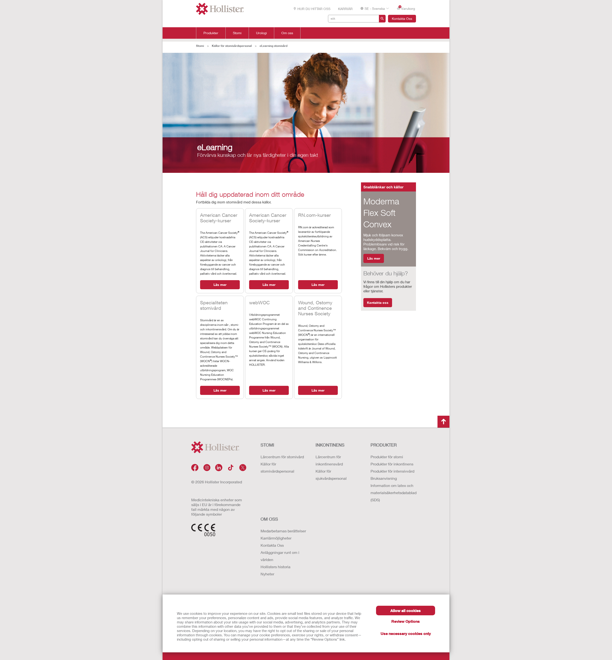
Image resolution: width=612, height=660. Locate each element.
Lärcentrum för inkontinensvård (329, 460)
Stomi (237, 33)
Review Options (405, 621)
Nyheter (267, 574)
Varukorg (407, 8)
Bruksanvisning (384, 478)
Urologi (261, 33)
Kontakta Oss (402, 18)
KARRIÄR (345, 9)
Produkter (210, 33)
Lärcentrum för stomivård (282, 456)
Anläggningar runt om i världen (280, 556)
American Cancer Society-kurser (218, 217)
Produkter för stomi (387, 456)
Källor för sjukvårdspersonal (331, 474)
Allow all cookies (405, 610)
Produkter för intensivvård (392, 471)
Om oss (287, 33)
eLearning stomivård (273, 46)
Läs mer (219, 285)
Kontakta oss (377, 302)
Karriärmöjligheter (276, 538)
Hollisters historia (275, 566)
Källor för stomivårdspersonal (232, 46)
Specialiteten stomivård (214, 305)
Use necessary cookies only (406, 633)
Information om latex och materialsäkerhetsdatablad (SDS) (393, 492)
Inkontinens (330, 444)
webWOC (259, 302)
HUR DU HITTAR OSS (313, 9)
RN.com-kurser (314, 215)
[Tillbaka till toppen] (443, 422)
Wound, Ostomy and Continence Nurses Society (315, 308)
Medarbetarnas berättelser (283, 531)
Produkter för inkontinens (392, 464)
